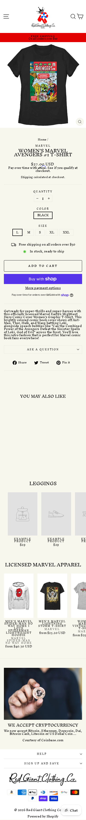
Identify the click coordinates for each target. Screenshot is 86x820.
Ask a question (43, 349)
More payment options (43, 288)
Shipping (27, 177)
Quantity (43, 191)
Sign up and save (41, 763)
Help (42, 754)
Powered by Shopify (43, 816)
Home (42, 139)
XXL (66, 232)
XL (52, 232)
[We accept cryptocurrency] (43, 694)
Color (43, 209)
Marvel (42, 146)
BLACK (43, 215)
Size (43, 226)
